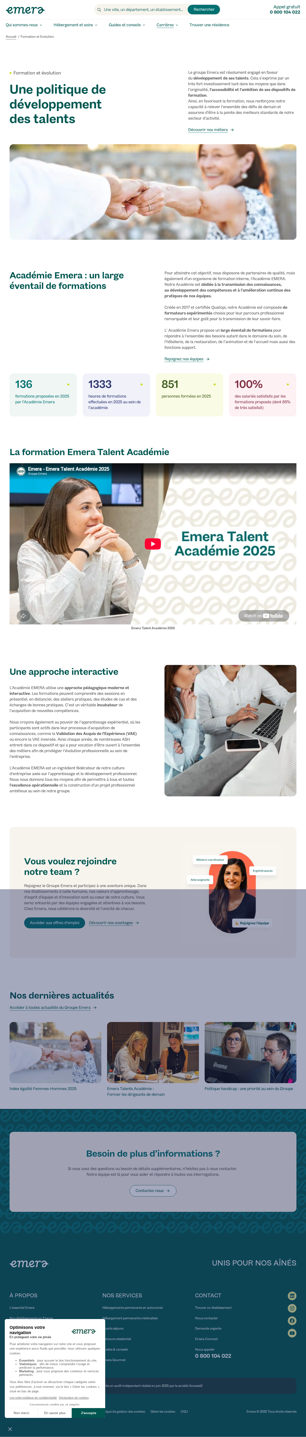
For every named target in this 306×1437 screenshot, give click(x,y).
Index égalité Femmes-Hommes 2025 (43, 1088)
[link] (153, 1191)
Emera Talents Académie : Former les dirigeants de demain (136, 1091)
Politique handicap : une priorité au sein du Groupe (249, 1088)
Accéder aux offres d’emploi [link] (54, 922)
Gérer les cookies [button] (163, 1412)
